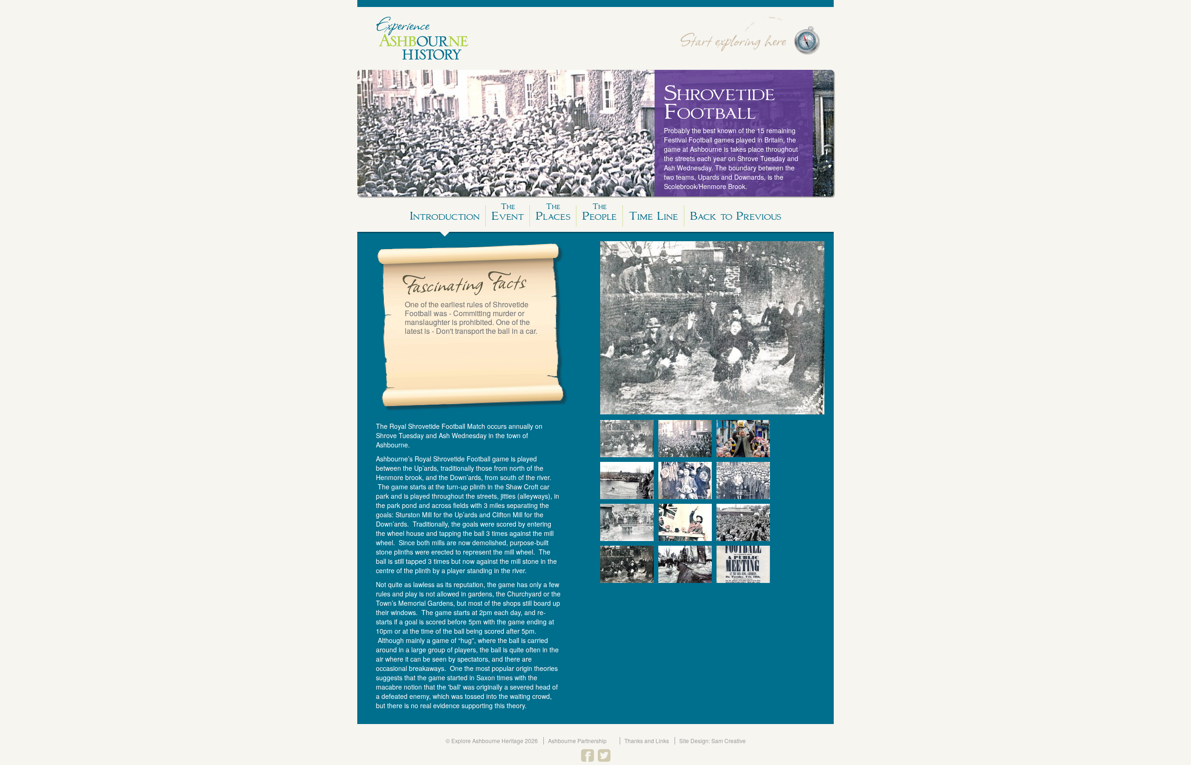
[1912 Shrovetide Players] (743, 480)
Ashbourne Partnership (577, 741)
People (599, 214)
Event (507, 214)
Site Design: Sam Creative (712, 741)
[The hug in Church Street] (685, 438)
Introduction (445, 216)
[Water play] (627, 438)
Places (552, 214)
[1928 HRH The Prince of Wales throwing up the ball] (685, 522)
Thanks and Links (646, 741)
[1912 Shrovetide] (685, 480)
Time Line (653, 216)
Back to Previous (735, 216)
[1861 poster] (743, 564)
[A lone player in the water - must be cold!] (627, 480)
